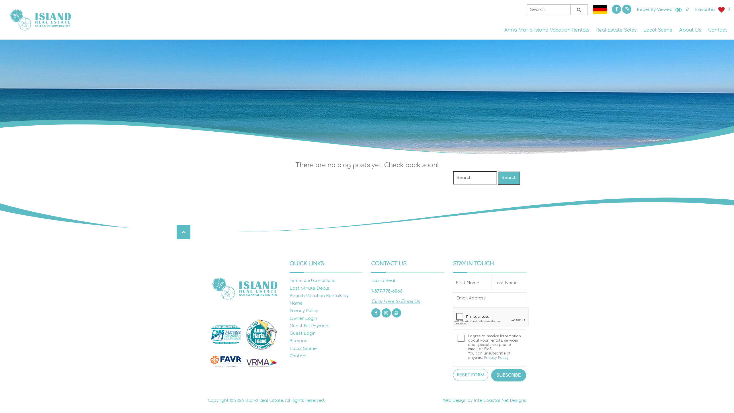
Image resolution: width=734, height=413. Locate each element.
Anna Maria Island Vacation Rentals (546, 30)
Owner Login (303, 318)
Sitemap (299, 340)
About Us (690, 30)
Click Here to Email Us (395, 301)
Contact (717, 30)
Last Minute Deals (309, 288)
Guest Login (303, 333)
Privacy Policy (304, 310)
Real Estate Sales (616, 30)
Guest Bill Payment (310, 326)
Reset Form (470, 375)
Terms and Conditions (312, 280)
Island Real (40, 20)
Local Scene (657, 30)
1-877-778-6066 (387, 291)
